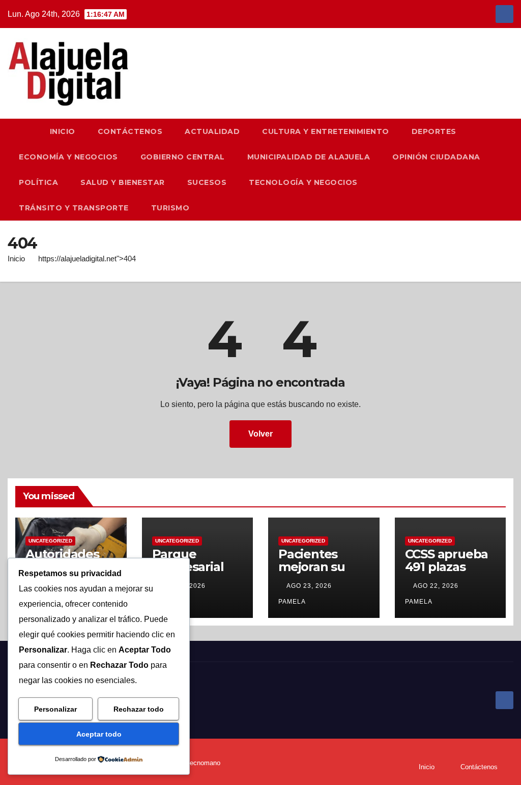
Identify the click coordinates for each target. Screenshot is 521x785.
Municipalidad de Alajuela (308, 156)
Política (38, 182)
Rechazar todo (138, 709)
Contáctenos (130, 131)
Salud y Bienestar (122, 182)
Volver (260, 433)
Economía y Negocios (68, 156)
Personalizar (55, 709)
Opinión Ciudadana (436, 156)
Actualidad (212, 131)
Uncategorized (50, 541)
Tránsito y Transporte (74, 207)
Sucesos (207, 182)
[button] (510, 169)
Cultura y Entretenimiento (325, 131)
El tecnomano (200, 763)
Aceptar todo (99, 734)
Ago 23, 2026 (309, 585)
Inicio (62, 131)
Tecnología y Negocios (303, 182)
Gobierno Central (182, 156)
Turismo (170, 207)
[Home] (23, 131)
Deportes (434, 131)
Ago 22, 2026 (435, 585)
